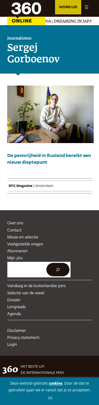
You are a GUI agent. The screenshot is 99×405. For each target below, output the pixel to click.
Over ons (15, 223)
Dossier (13, 300)
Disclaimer (16, 331)
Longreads (16, 307)
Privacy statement (23, 338)
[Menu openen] (86, 7)
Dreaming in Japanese (74, 21)
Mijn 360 (15, 258)
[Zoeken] (57, 269)
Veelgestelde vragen (25, 244)
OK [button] (50, 398)
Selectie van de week (26, 293)
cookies (55, 383)
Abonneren (17, 251)
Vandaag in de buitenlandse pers (36, 286)
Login (12, 345)
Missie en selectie (22, 237)
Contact (14, 230)
